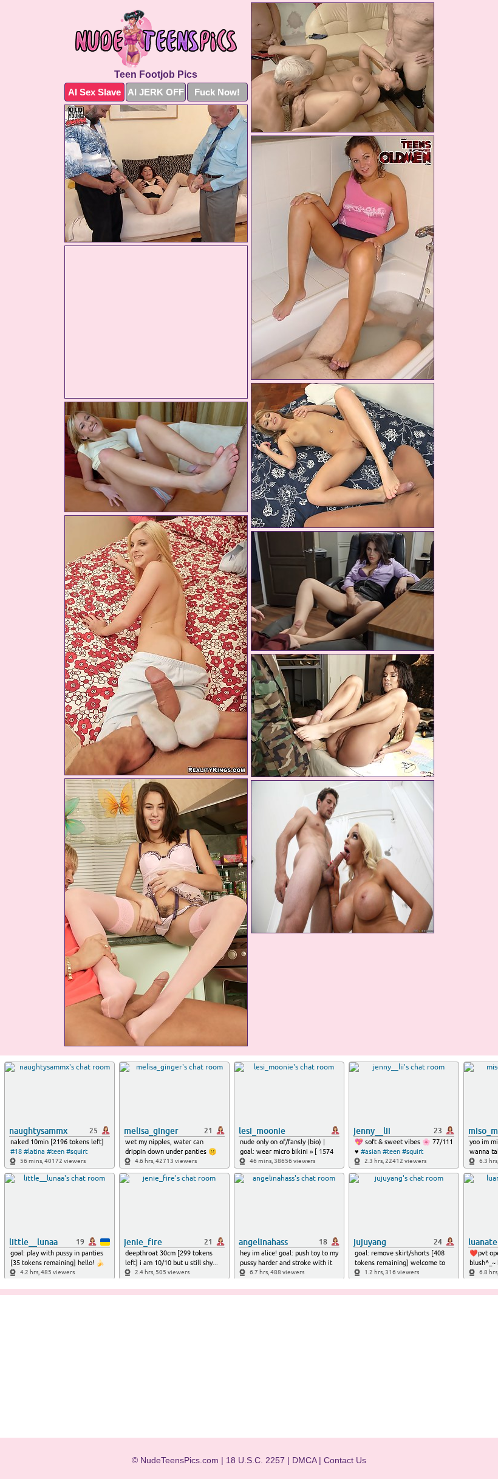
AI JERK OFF (156, 92)
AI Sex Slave (94, 92)
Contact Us (345, 1460)
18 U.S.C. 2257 (255, 1460)
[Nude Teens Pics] (156, 38)
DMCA (304, 1460)
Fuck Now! (217, 92)
